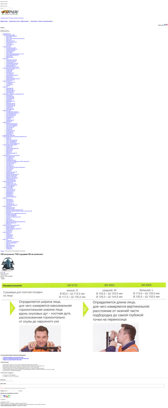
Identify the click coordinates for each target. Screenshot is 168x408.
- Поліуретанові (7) (10, 91)
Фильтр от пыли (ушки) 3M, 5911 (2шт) (12, 359)
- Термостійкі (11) (10, 133)
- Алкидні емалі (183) (10, 50)
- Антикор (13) (9, 146)
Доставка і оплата (4, 18)
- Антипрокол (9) (9, 157)
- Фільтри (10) (9, 219)
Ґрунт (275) (5, 58)
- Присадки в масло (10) (11, 176)
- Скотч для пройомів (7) (11, 141)
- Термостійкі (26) (10, 77)
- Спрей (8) (8, 118)
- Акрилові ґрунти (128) (11, 60)
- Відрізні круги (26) (10, 207)
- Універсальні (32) (10, 203)
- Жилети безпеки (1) (10, 226)
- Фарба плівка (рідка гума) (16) (13, 78)
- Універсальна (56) (10, 120)
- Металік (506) (9, 56)
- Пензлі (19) (8, 212)
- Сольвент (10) (9, 107)
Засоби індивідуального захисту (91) (11, 225)
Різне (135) (5, 239)
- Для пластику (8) (10, 201)
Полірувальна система (14, 21)
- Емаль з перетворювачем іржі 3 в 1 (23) (15, 53)
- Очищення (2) (9, 194)
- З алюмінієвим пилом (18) (12, 111)
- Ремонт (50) (9, 247)
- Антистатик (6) (9, 188)
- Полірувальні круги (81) (11, 184)
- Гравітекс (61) (9, 147)
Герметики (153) (6, 122)
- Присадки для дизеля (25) (12, 177)
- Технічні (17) (9, 236)
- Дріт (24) (8, 244)
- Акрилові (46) (9, 95)
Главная (2, 251)
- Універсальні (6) (10, 238)
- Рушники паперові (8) (11, 196)
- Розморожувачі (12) (10, 179)
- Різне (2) (8, 154)
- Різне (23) (8, 102)
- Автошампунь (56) (10, 156)
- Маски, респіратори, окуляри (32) (13, 228)
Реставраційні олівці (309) (9, 135)
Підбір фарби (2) (6, 33)
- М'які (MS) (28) (9, 89)
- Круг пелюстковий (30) (11, 36)
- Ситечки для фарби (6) (11, 215)
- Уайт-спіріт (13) (9, 108)
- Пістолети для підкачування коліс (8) (14, 209)
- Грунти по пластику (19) (11, 64)
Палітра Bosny (34, 21)
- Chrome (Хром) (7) (10, 69)
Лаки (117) (5, 86)
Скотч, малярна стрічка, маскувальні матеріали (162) (15, 136)
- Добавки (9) (9, 99)
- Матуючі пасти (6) (10, 40)
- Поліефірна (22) (9, 117)
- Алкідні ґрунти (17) (10, 62)
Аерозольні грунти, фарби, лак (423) (11, 68)
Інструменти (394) (7, 206)
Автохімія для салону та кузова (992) (11, 155)
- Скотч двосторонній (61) (11, 140)
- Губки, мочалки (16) (10, 189)
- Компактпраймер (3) (10, 65)
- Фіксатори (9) (9, 134)
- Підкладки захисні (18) (11, 42)
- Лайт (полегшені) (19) (11, 115)
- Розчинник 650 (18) (10, 105)
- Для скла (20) (9, 169)
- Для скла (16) (9, 128)
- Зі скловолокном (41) (11, 114)
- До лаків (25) (9, 83)
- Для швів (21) (9, 129)
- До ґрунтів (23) (9, 84)
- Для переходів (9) (10, 98)
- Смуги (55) (8, 45)
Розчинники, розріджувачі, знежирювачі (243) (13, 94)
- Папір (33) (8, 137)
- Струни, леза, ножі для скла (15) (13, 216)
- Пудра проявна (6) (10, 186)
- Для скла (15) (9, 202)
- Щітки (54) (8, 223)
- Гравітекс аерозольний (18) (12, 148)
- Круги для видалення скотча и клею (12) (15, 38)
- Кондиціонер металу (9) (11, 171)
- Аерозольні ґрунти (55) (11, 59)
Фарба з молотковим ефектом (45, 21)
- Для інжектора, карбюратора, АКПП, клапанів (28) (17, 161)
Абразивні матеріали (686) (9, 34)
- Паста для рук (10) (10, 246)
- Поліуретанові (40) (10, 130)
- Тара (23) (8, 218)
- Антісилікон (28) (10, 96)
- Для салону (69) (9, 168)
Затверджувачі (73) (7, 81)
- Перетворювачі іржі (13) (11, 153)
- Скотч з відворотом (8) (11, 142)
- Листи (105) (9, 39)
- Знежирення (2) (9, 192)
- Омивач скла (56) (10, 173)
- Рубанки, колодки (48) (11, 214)
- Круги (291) (9, 37)
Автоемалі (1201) (7, 46)
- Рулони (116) (9, 43)
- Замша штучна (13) (10, 190)
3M (4, 272)
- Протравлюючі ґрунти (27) (12, 66)
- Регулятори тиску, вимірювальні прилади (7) (16, 213)
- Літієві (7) (8, 233)
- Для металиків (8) (10, 97)
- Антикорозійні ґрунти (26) (12, 63)
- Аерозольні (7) (9, 199)
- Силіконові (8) (9, 235)
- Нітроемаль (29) (9, 57)
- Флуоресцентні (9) (10, 79)
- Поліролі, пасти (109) (11, 183)
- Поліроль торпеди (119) (11, 175)
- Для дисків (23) (9, 73)
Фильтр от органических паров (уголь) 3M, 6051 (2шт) (16, 358)
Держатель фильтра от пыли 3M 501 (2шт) (13, 357)
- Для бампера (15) (10, 51)
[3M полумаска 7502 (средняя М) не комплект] (8, 271)
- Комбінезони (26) (10, 227)
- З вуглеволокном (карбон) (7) (12, 112)
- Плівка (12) (8, 138)
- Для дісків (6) (9, 52)
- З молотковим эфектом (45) (12, 55)
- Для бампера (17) (10, 72)
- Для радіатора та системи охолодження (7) (15, 167)
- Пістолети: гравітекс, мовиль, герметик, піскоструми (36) (19, 210)
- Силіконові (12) (9, 131)
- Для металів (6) (9, 200)
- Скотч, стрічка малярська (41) (13, 143)
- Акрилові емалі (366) (11, 47)
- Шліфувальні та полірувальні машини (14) (15, 221)
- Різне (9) (8, 85)
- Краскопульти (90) (10, 208)
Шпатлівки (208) (7, 110)
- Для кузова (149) (10, 166)
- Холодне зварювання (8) (11, 205)
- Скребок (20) (9, 248)
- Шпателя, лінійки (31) (11, 222)
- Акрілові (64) (9, 70)
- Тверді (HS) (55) (10, 92)
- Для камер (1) (9, 164)
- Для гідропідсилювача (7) (12, 124)
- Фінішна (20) (9, 121)
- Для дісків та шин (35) (11, 162)
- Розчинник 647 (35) (10, 104)
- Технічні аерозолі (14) (11, 180)
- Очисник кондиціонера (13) (12, 174)
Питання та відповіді (14, 18)
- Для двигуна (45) (10, 163)
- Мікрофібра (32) (10, 193)
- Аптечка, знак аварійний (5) (12, 241)
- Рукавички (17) (9, 229)
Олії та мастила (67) (7, 232)
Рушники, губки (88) (7, 187)
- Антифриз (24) (9, 158)
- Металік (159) (9, 76)
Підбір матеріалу (25, 21)
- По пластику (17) (10, 116)
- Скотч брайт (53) (10, 44)
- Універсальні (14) (10, 109)
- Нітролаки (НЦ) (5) (10, 90)
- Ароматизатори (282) (11, 160)
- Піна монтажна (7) (10, 245)
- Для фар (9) (8, 170)
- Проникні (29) (9, 234)
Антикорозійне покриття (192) (10, 144)
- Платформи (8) (9, 182)
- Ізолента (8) (9, 240)
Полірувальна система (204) (9, 181)
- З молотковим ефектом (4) (12, 75)
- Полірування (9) (10, 195)
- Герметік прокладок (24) (11, 123)
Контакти (21, 18)
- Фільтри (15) (9, 231)
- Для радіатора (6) (10, 127)
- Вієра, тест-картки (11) (11, 242)
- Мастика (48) (9, 150)
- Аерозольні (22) (9, 88)
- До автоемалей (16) (10, 82)
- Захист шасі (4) (9, 149)
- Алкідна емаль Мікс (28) (11, 49)
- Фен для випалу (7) (10, 220)
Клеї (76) (5, 197)
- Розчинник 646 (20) (10, 103)
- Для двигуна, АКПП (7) (11, 125)
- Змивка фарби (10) (10, 101)
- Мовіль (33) (9, 151)
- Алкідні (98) (9, 71)
